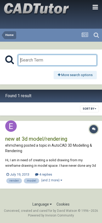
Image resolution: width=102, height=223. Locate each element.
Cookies (63, 204)
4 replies (45, 174)
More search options (76, 75)
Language (41, 204)
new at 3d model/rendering (36, 139)
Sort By (89, 108)
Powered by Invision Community (51, 215)
